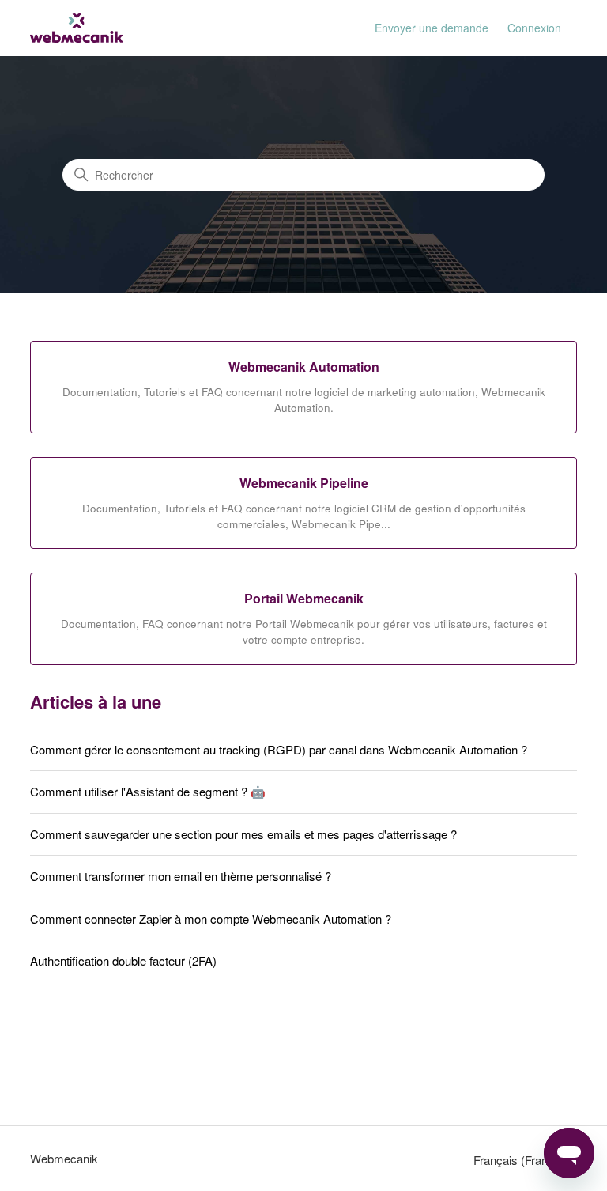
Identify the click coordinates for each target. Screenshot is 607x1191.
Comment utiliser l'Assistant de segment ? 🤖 (148, 791)
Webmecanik (64, 1158)
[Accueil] (76, 28)
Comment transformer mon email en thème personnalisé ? (180, 876)
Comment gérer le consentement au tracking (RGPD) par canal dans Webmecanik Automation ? (278, 749)
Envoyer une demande (431, 28)
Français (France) (520, 1159)
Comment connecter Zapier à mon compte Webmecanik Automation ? (210, 918)
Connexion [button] (534, 28)
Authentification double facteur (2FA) (123, 960)
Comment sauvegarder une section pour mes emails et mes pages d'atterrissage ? (243, 834)
